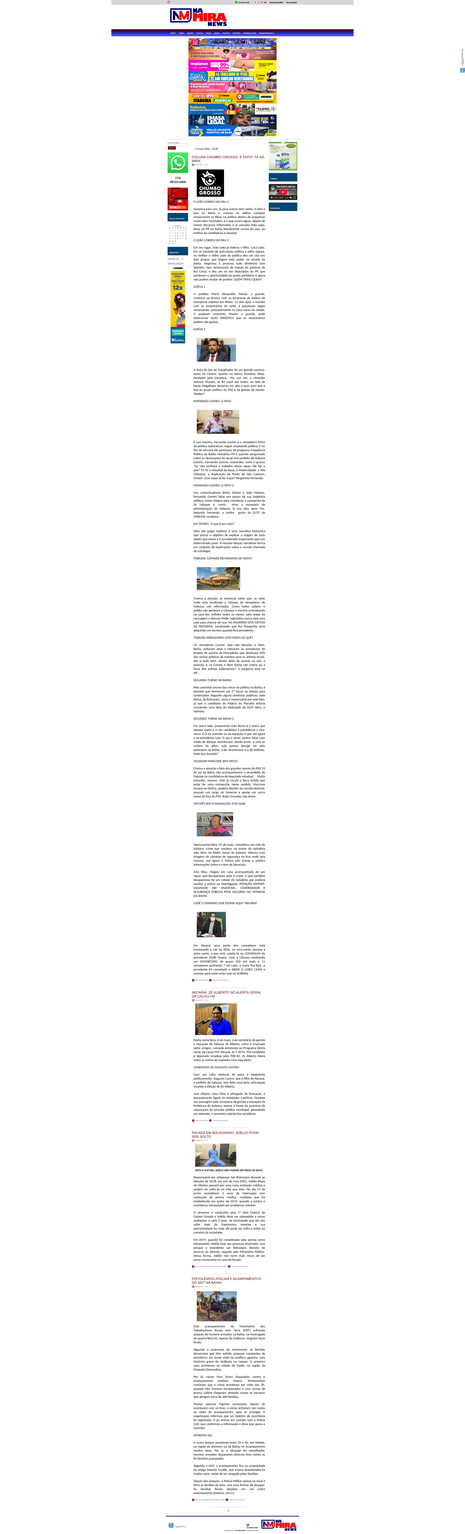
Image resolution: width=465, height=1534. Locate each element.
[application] (283, 192)
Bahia (206, 1500)
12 (180, 233)
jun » (173, 243)
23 (172, 238)
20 (183, 236)
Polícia (219, 1266)
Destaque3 (212, 1266)
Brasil (206, 1266)
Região (222, 1500)
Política (224, 1266)
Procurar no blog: (173, 143)
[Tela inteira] (294, 197)
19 (180, 236)
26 (180, 238)
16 (172, 236)
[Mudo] (291, 197)
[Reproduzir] (272, 197)
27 (183, 238)
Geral (206, 980)
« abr (169, 243)
